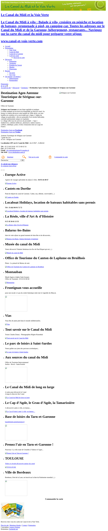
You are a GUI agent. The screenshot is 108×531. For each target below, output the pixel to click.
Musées (11, 67)
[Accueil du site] (53, 10)
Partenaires (32, 525)
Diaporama (13, 69)
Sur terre (12, 73)
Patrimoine (12, 61)
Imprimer (10, 157)
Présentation (9, 48)
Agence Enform (14, 527)
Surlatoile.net (13, 529)
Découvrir (8, 59)
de (1, 86)
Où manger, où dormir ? (13, 76)
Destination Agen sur (11, 130)
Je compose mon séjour (8, 166)
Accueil (7, 46)
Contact (24, 525)
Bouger (7, 71)
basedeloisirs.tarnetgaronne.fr (14, 422)
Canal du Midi (14, 52)
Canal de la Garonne (16, 54)
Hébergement (13, 78)
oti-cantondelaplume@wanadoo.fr (17, 150)
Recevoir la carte (19, 58)
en (3, 86)
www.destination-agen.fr (16, 152)
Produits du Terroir (15, 65)
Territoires (12, 63)
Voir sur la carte (33, 157)
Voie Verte (12, 50)
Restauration (13, 80)
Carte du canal (14, 56)
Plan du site (5, 525)
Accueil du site (6, 88)
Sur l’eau (12, 75)
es (5, 86)
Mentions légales (15, 525)
